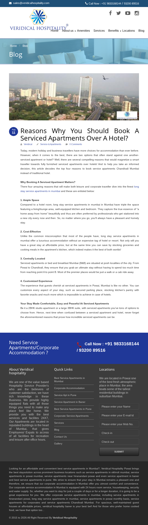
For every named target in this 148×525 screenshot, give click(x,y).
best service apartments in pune (33, 479)
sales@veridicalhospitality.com (31, 2)
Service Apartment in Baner (69, 401)
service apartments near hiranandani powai (69, 476)
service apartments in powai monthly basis (104, 498)
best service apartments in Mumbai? (79, 468)
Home (54, 30)
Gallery (58, 443)
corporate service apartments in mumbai (76, 495)
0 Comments (75, 144)
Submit (119, 451)
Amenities (83, 30)
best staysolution (23, 472)
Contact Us (60, 436)
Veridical (28, 144)
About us (67, 30)
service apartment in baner (123, 476)
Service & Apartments (50, 144)
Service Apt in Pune (65, 395)
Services (99, 30)
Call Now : (95, 3)
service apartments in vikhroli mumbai (107, 472)
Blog (141, 30)
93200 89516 (131, 3)
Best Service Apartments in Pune (73, 409)
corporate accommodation (59, 483)
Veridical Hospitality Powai (116, 468)
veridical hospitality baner (57, 506)
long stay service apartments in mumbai (55, 498)
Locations (128, 30)
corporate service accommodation (33, 487)
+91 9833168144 (111, 3)
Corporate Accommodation (69, 388)
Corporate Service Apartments (71, 415)
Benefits (113, 30)
